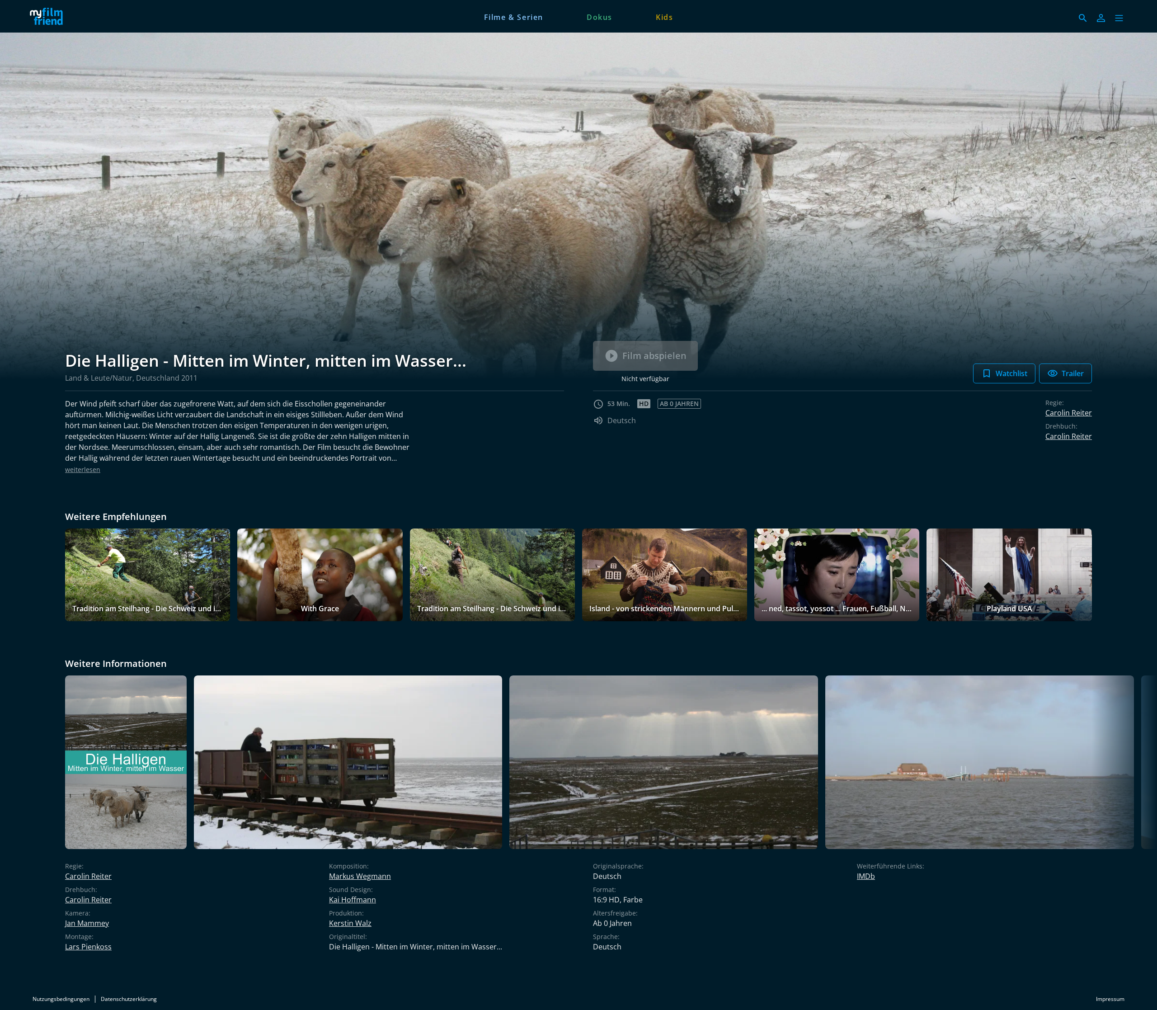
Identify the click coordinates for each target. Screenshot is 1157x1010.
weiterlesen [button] (82, 469)
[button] (1119, 18)
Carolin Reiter (1068, 413)
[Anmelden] (1101, 18)
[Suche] (1083, 18)
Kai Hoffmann (352, 900)
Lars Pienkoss (88, 947)
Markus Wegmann (360, 876)
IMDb (866, 876)
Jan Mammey (87, 923)
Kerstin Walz (350, 923)
